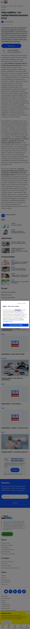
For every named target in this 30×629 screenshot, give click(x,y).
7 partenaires (17, 310)
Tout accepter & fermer (16, 325)
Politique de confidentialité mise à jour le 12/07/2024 (13, 319)
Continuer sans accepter (21, 303)
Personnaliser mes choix (8, 321)
